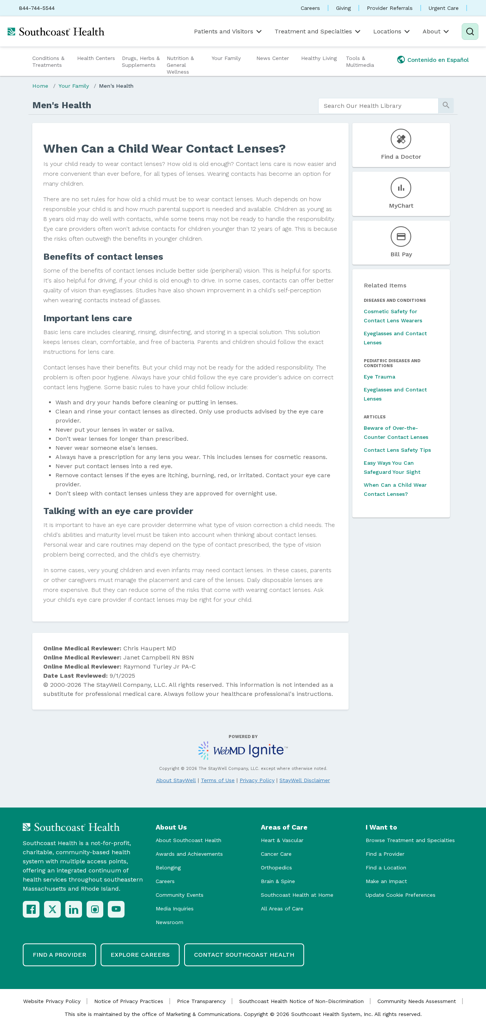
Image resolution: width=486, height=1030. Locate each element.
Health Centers (96, 58)
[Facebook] (31, 909)
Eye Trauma (379, 377)
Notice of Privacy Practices (128, 1001)
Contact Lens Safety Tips (397, 450)
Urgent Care (444, 8)
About (431, 31)
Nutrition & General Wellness (180, 65)
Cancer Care (276, 854)
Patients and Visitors (223, 31)
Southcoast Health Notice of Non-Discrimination (301, 1001)
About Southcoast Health (188, 840)
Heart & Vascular (282, 840)
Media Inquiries (175, 908)
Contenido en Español (438, 60)
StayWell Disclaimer (304, 780)
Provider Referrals (390, 8)
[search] (378, 106)
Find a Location (386, 867)
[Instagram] (95, 909)
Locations (387, 31)
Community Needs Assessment (416, 1001)
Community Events (180, 895)
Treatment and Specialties (313, 31)
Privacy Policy (257, 780)
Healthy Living (319, 58)
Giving (343, 8)
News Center (272, 58)
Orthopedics (276, 867)
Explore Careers (140, 954)
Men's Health (116, 86)
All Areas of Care (282, 908)
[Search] (470, 31)
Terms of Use (218, 780)
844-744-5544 (37, 8)
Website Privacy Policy (51, 1001)
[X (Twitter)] (52, 909)
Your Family (226, 58)
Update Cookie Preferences (401, 895)
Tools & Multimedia (360, 61)
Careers (310, 8)
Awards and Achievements (189, 854)
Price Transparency (201, 1001)
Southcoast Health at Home (297, 895)
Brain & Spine (278, 881)
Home (40, 86)
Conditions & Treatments (48, 61)
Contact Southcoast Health (244, 954)
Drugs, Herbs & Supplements (141, 61)
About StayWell (176, 780)
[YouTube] (116, 909)
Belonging (168, 867)
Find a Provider (385, 854)
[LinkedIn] (73, 909)
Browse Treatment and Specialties (410, 840)
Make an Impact (386, 881)
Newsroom (169, 922)
